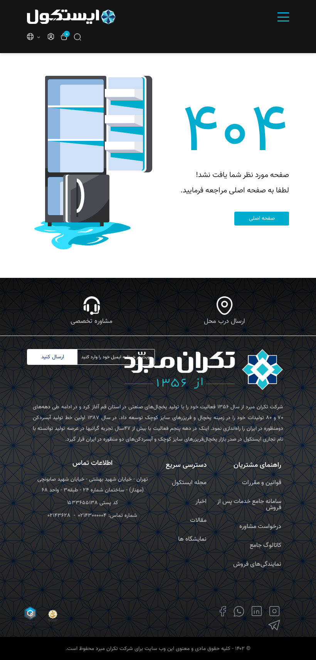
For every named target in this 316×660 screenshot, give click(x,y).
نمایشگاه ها (192, 539)
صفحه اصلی (262, 218)
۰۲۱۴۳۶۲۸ (59, 515)
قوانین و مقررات (261, 483)
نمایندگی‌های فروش (257, 564)
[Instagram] (274, 611)
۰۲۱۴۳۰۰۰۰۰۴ (92, 515)
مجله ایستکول (189, 483)
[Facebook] (223, 611)
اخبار (201, 501)
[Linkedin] (257, 611)
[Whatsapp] (239, 611)
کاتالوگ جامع (265, 545)
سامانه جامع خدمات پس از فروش (249, 505)
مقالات (198, 520)
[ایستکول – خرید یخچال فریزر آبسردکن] (89, 17)
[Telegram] (274, 625)
